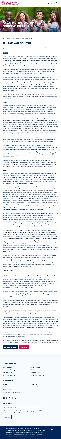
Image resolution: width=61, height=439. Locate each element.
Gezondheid (34, 387)
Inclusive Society (7, 372)
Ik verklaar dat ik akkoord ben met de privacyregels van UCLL (23, 411)
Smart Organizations (9, 375)
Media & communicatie (9, 387)
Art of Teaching (7, 367)
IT (31, 390)
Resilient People (35, 372)
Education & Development (10, 370)
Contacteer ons (10, 347)
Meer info (23, 347)
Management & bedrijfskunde (11, 392)
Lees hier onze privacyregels (12, 413)
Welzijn (5, 384)
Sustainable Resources (37, 375)
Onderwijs (33, 384)
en (48, 3)
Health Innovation (35, 370)
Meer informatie (29, 436)
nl (51, 3)
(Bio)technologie (7, 390)
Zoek (56, 3)
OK (52, 429)
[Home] (10, 3)
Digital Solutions (35, 367)
